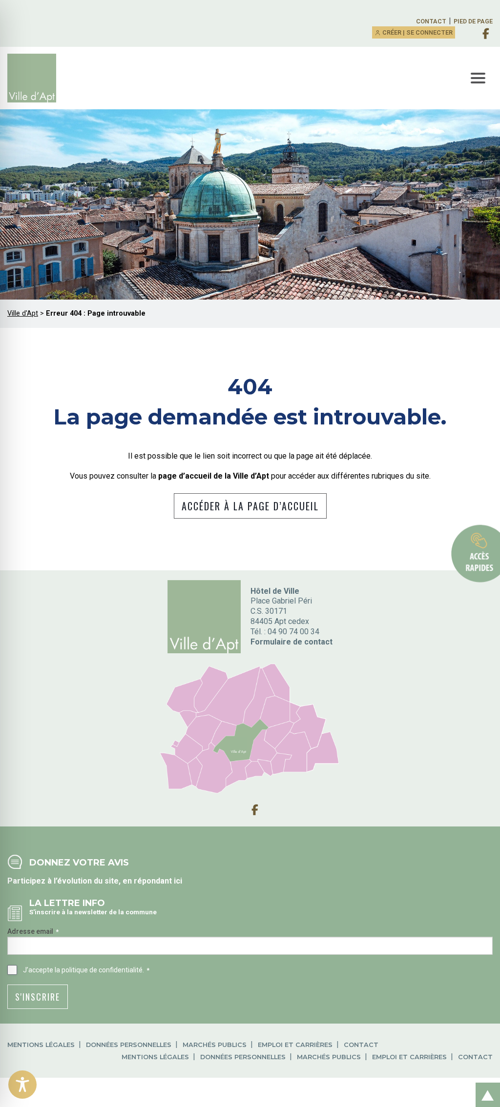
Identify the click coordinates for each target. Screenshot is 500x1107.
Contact (431, 21)
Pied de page (473, 21)
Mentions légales (41, 1044)
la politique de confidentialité (99, 970)
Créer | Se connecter (417, 32)
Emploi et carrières (295, 1044)
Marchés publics (215, 1044)
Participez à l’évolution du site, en (70, 881)
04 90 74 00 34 (293, 631)
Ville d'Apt (22, 313)
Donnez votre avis (79, 862)
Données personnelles (128, 1044)
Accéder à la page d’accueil (250, 506)
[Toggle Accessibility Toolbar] (22, 1084)
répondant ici (158, 881)
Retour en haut (485, 1084)
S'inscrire (37, 996)
